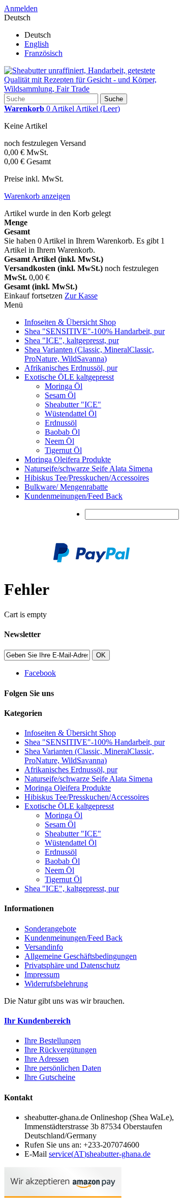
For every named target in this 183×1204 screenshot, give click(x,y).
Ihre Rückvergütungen (60, 1049)
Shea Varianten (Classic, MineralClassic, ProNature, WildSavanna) (89, 354)
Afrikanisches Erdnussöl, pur (70, 368)
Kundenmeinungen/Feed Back (73, 496)
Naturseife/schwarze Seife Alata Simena (88, 468)
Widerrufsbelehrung (56, 983)
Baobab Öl (62, 432)
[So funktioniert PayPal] (91, 559)
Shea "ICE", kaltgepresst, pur (71, 340)
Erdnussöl (61, 422)
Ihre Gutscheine (49, 1077)
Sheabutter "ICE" (73, 404)
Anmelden (21, 8)
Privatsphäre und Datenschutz (72, 965)
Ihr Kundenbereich (37, 1020)
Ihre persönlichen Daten (62, 1068)
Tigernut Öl (63, 450)
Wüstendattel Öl (71, 413)
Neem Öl (59, 441)
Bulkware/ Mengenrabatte (66, 487)
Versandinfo (43, 947)
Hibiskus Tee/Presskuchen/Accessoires (86, 477)
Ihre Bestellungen (52, 1040)
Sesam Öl (60, 395)
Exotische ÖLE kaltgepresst (69, 377)
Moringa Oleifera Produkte (67, 459)
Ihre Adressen (46, 1059)
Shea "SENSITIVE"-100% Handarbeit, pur (94, 331)
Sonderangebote (50, 928)
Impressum (41, 974)
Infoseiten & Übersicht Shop (70, 322)
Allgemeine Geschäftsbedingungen (80, 956)
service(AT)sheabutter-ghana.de (99, 1154)
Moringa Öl (63, 386)
